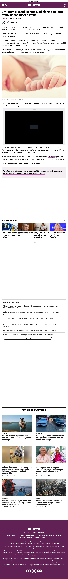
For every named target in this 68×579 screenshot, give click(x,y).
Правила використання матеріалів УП (49, 535)
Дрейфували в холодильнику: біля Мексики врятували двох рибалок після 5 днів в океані (16, 503)
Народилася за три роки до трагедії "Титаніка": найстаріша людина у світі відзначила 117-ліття (49, 470)
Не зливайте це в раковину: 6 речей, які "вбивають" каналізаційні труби (30, 330)
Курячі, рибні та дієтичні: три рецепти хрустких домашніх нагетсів (28, 335)
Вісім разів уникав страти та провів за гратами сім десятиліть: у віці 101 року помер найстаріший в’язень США (17, 470)
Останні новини (11, 303)
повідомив (12, 34)
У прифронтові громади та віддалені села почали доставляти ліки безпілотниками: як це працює (28, 319)
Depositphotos (19, 99)
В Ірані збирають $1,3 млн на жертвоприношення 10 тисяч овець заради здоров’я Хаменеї (33, 325)
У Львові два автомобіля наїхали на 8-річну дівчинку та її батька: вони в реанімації (50, 438)
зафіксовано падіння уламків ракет (24, 147)
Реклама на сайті (12, 535)
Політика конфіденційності (27, 535)
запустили (33, 103)
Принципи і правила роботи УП (29, 538)
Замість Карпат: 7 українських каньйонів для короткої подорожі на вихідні (16, 438)
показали (14, 163)
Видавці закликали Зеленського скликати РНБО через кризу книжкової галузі (49, 503)
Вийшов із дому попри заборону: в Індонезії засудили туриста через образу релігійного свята (31, 313)
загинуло (51, 157)
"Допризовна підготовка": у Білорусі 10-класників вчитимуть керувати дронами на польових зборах (33, 307)
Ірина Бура (5, 18)
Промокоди (44, 538)
